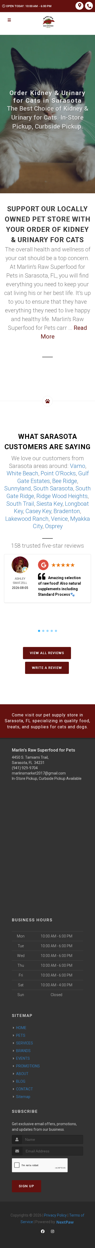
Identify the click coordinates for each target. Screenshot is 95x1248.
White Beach (22, 473)
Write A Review (47, 668)
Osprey (54, 526)
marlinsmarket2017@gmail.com (39, 773)
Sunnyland (17, 488)
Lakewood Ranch (27, 518)
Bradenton (67, 511)
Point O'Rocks (58, 473)
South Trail (20, 503)
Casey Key (38, 511)
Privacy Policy (55, 1215)
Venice (59, 518)
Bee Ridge (64, 481)
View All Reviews (47, 653)
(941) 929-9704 (25, 768)
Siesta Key (49, 503)
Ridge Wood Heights (62, 496)
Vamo (77, 466)
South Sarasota (53, 488)
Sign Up (26, 1186)
